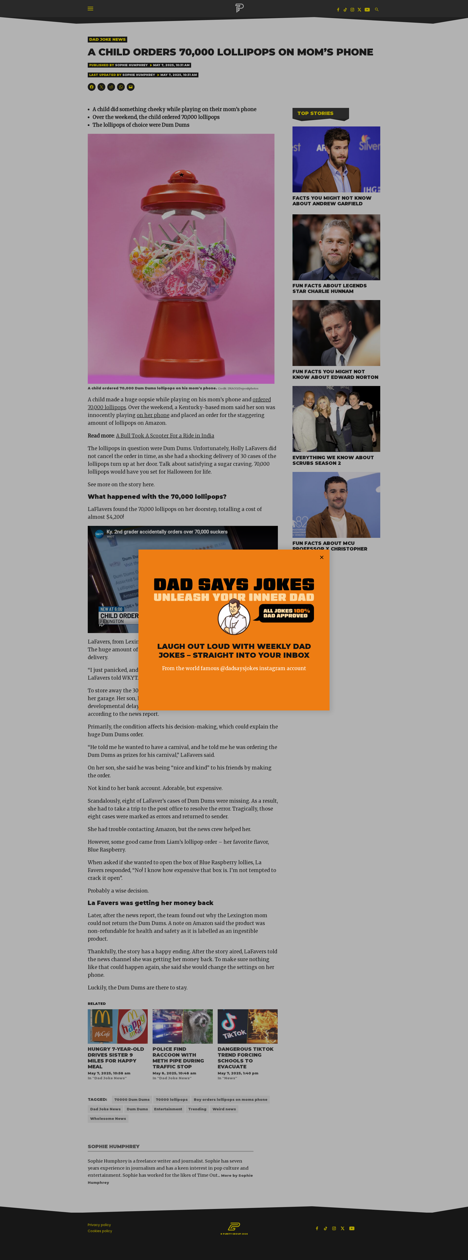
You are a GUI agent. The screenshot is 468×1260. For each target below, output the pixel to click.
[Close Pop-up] (322, 557)
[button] (234, 630)
